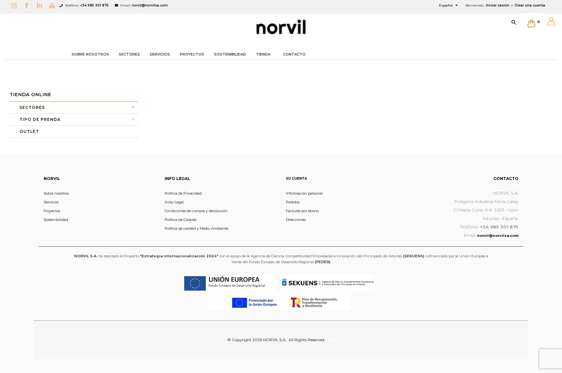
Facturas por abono (302, 211)
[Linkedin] (41, 5)
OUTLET (29, 131)
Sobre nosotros (56, 193)
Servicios (51, 202)
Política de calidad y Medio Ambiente (196, 228)
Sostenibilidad (56, 219)
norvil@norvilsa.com (150, 5)
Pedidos (293, 202)
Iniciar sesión (497, 5)
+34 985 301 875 (94, 5)
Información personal (304, 193)
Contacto (505, 178)
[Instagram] (15, 5)
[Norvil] (281, 27)
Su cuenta (296, 178)
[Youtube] (54, 5)
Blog (330, 339)
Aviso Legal (174, 202)
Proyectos (52, 211)
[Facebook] (28, 5)
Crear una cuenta (530, 5)
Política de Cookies (180, 219)
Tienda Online (30, 94)
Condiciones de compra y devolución (196, 211)
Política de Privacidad (183, 193)
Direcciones (296, 219)
